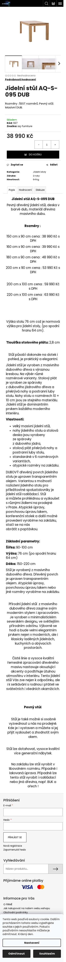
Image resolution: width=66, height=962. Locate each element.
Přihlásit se (15, 837)
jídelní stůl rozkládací (22, 494)
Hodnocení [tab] (25, 190)
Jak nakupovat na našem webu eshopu (26, 908)
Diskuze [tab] (40, 190)
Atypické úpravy (31, 507)
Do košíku (35, 154)
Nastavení (31, 943)
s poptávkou (27, 529)
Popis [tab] (12, 190)
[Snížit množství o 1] (39, 145)
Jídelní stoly (39, 171)
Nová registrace (12, 845)
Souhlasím (47, 954)
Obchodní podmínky (15, 912)
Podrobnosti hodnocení (20, 79)
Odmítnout (16, 954)
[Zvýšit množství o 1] (55, 145)
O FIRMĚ (7, 904)
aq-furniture (25, 126)
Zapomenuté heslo (14, 849)
